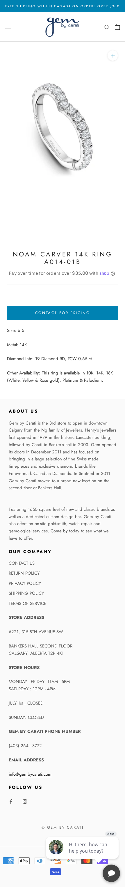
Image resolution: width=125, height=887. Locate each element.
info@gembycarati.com (30, 774)
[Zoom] (113, 55)
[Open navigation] (8, 26)
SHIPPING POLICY (26, 593)
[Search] (107, 26)
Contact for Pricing (62, 313)
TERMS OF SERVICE (27, 603)
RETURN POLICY (24, 573)
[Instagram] (25, 801)
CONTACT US (22, 563)
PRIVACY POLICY (25, 583)
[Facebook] (11, 801)
